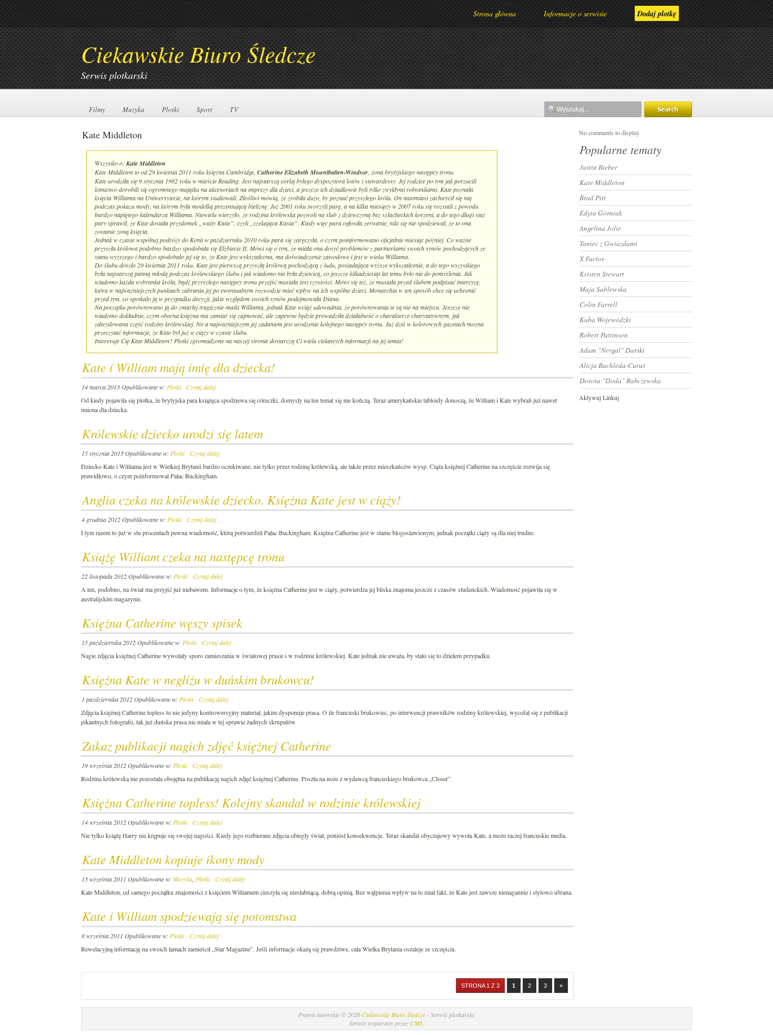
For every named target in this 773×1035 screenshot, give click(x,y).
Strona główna (494, 13)
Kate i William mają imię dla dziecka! (178, 366)
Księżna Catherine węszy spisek (162, 622)
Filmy (97, 109)
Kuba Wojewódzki (605, 319)
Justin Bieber (598, 167)
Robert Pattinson (603, 335)
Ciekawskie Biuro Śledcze (198, 53)
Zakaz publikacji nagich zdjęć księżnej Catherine (206, 745)
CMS (416, 1023)
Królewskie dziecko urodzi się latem (172, 433)
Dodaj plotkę (656, 13)
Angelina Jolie (600, 228)
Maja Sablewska (603, 289)
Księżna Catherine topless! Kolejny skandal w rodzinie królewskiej (251, 802)
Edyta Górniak (600, 213)
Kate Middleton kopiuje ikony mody (173, 858)
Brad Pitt (592, 197)
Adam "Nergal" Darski (612, 350)
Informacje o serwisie (575, 13)
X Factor (591, 258)
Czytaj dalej (201, 387)
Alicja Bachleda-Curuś (612, 365)
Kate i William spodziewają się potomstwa (189, 915)
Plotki (170, 109)
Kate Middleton (602, 182)
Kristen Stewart (601, 274)
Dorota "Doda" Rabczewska (620, 380)
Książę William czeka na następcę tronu (183, 556)
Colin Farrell (598, 304)
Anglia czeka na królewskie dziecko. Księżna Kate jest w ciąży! (241, 499)
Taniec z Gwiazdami (608, 243)
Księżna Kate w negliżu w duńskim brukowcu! (198, 679)
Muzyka (134, 109)
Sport (204, 109)
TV (234, 109)
